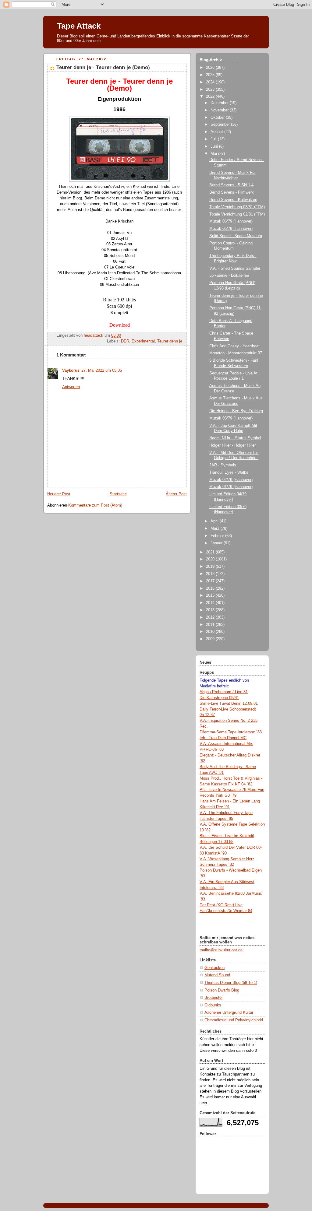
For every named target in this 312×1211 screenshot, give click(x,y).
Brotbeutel (213, 997)
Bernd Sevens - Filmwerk (231, 192)
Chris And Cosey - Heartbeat (234, 346)
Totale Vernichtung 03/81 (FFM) (237, 207)
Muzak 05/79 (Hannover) (231, 228)
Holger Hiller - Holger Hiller (232, 445)
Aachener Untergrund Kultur (228, 1012)
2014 (211, 603)
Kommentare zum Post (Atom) (95, 505)
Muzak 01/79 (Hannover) (231, 487)
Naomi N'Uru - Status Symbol (235, 438)
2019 (211, 566)
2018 (211, 574)
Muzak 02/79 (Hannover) (231, 480)
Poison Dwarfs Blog (221, 990)
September (221, 124)
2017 (211, 581)
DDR (125, 341)
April (215, 521)
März (216, 528)
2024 (211, 82)
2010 (211, 632)
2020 (211, 559)
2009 (211, 639)
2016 (211, 588)
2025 (211, 75)
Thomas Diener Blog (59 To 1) (230, 983)
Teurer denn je (169, 341)
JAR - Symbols (222, 465)
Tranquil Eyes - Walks (228, 472)
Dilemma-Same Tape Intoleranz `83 (231, 732)
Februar (218, 536)
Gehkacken (214, 968)
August (217, 132)
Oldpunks (212, 1005)
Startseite (118, 494)
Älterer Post (176, 494)
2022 (211, 96)
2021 (211, 552)
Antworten (71, 387)
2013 (211, 610)
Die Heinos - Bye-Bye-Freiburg (236, 411)
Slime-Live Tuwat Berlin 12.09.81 (229, 703)
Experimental (143, 341)
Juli (214, 139)
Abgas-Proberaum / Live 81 (224, 692)
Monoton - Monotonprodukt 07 (235, 353)
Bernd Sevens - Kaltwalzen (233, 200)
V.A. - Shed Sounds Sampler (234, 268)
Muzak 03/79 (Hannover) (231, 418)
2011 (211, 625)
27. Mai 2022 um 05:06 (101, 370)
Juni (215, 146)
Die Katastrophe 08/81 (219, 698)
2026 (211, 67)
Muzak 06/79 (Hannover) (231, 221)
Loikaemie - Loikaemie (229, 275)
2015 (211, 595)
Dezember (220, 103)
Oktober (218, 117)
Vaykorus (71, 370)
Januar (217, 543)
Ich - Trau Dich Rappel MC (223, 738)
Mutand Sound (217, 975)
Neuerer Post (58, 494)
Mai (214, 154)
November (220, 110)
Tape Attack (79, 25)
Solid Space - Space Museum (235, 236)
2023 (211, 89)
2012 (211, 617)
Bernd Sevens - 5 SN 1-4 (231, 185)
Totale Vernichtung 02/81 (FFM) (237, 214)
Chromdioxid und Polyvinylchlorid (233, 1020)
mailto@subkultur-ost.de (221, 950)
